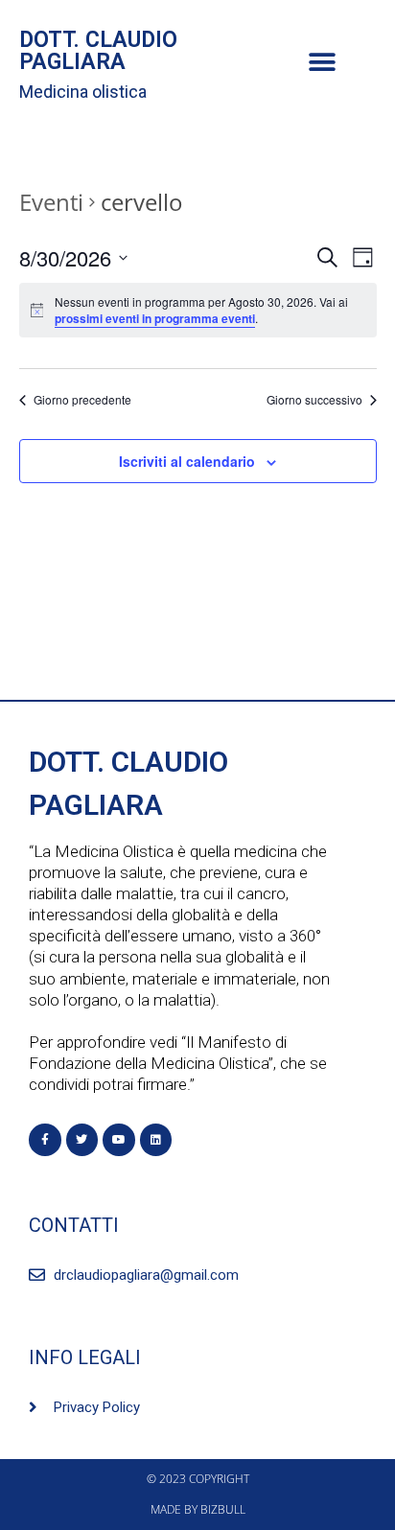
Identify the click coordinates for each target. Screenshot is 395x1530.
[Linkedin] (156, 1140)
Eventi (51, 202)
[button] (321, 62)
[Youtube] (119, 1140)
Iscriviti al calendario (187, 461)
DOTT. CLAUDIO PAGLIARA (98, 51)
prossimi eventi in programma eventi (155, 318)
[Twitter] (82, 1140)
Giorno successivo (314, 399)
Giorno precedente (82, 399)
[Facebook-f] (45, 1140)
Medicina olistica (83, 91)
